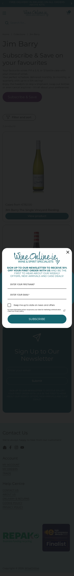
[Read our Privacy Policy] (64, 310)
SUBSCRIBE (37, 319)
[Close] (68, 252)
